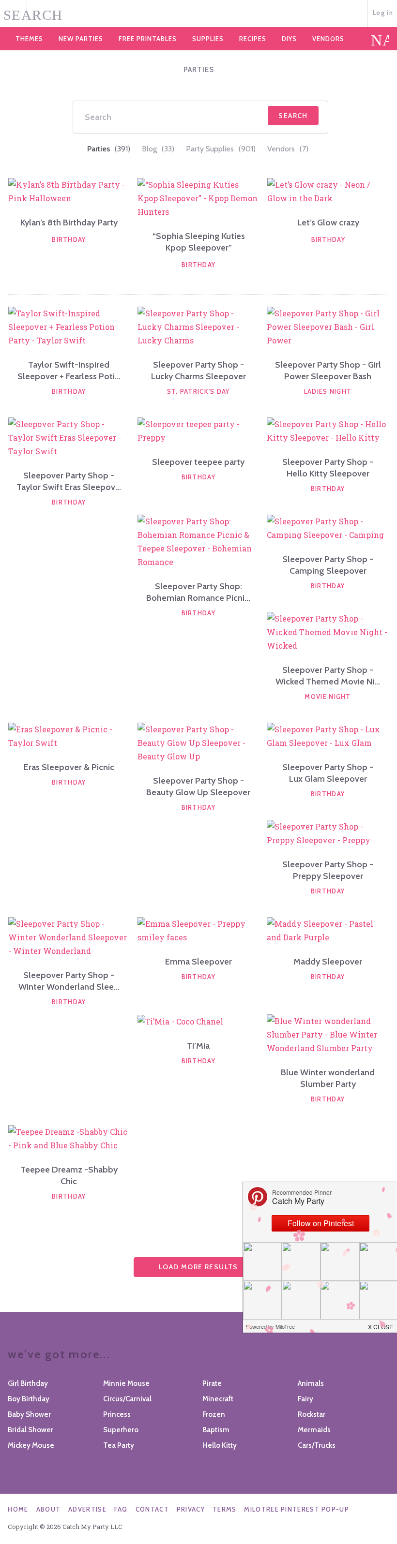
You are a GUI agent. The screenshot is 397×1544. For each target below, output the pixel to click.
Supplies (208, 39)
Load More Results (198, 1266)
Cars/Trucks (317, 1445)
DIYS (289, 39)
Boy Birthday (28, 1399)
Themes (29, 39)
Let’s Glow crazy (328, 222)
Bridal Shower (30, 1429)
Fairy (305, 1399)
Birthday (69, 239)
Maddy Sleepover (327, 961)
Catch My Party (198, 14)
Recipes (252, 39)
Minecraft (217, 1399)
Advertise (87, 1509)
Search (292, 115)
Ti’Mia (198, 1045)
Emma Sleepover (198, 961)
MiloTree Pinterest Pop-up (296, 1509)
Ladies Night (328, 391)
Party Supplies (221, 148)
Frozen (213, 1414)
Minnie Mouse (126, 1383)
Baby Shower (29, 1414)
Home (18, 1509)
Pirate (212, 1383)
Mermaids (314, 1429)
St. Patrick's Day (198, 391)
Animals (311, 1383)
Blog (158, 148)
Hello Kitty (219, 1445)
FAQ (121, 1509)
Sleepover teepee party (198, 462)
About (48, 1509)
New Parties (81, 39)
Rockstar (311, 1414)
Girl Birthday (28, 1383)
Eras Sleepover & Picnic (69, 767)
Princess (117, 1414)
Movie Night (328, 696)
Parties (108, 148)
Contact (152, 1509)
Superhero (120, 1429)
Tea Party (118, 1445)
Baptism (215, 1429)
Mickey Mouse (31, 1445)
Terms (225, 1509)
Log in (383, 12)
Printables (148, 39)
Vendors (328, 39)
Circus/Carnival (127, 1399)
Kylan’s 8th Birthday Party (69, 222)
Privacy (191, 1509)
